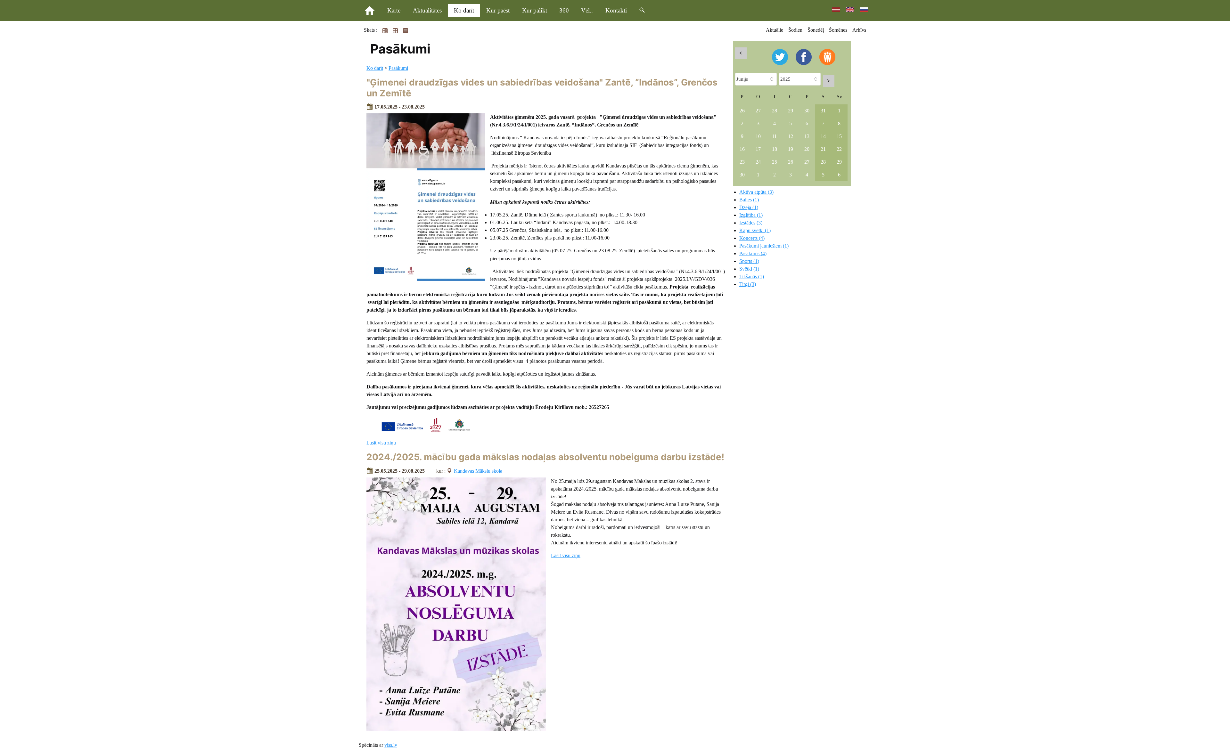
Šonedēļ (816, 30)
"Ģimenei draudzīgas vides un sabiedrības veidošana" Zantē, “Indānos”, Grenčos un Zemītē (542, 88)
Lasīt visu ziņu (381, 442)
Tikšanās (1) (751, 276)
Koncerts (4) (752, 238)
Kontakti (616, 10)
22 (839, 149)
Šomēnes (838, 30)
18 (774, 149)
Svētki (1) (749, 269)
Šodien (795, 30)
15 (839, 136)
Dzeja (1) (748, 207)
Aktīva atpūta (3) (756, 192)
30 (806, 110)
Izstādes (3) (750, 222)
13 (806, 136)
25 (774, 162)
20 (806, 149)
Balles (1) (749, 199)
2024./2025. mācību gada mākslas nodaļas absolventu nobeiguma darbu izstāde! (545, 457)
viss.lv (390, 745)
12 (790, 136)
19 (790, 149)
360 (564, 10)
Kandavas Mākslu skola (478, 471)
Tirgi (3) (747, 284)
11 (774, 136)
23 (742, 162)
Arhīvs (859, 30)
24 (758, 162)
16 (742, 149)
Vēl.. (587, 10)
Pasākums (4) (753, 253)
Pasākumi (398, 68)
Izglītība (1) (751, 215)
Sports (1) (749, 261)
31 (823, 110)
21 (823, 149)
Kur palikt (534, 10)
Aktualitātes (427, 10)
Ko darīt (464, 10)
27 (758, 110)
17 (758, 149)
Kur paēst (498, 10)
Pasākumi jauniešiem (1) (764, 245)
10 (758, 136)
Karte (393, 10)
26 (742, 110)
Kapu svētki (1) (755, 230)
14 (823, 136)
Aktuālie (774, 30)
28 (774, 110)
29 (790, 110)
